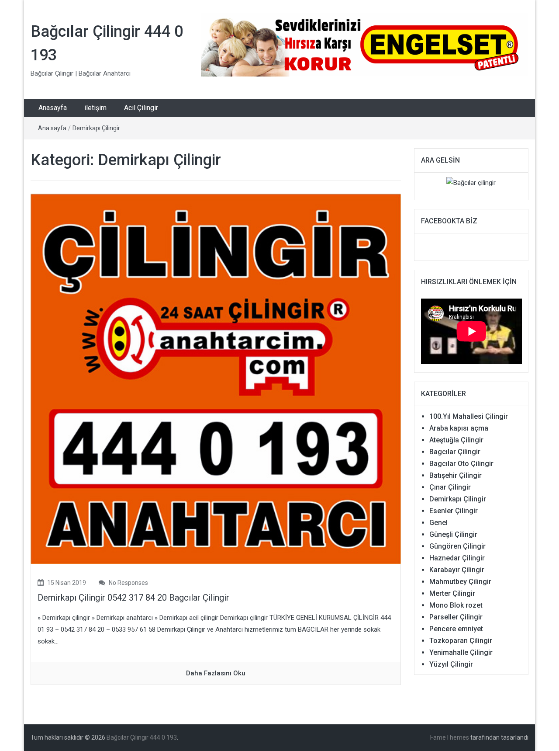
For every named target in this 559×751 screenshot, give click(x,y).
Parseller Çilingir (456, 617)
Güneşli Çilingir (453, 534)
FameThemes (449, 737)
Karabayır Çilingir (456, 570)
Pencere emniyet (456, 629)
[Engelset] (364, 45)
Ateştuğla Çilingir (456, 440)
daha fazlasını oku (215, 673)
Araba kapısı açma (458, 428)
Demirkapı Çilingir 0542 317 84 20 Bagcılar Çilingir (133, 597)
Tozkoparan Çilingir (460, 640)
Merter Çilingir (452, 593)
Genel (438, 522)
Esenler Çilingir (453, 511)
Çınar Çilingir (450, 487)
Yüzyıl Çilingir (451, 664)
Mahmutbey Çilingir (460, 581)
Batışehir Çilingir (455, 475)
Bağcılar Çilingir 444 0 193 (142, 737)
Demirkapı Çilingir (96, 128)
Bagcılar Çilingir (454, 452)
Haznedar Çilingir (457, 558)
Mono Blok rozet (456, 605)
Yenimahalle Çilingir (461, 652)
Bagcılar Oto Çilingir (461, 463)
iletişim (95, 108)
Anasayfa (52, 108)
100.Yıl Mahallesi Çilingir (468, 416)
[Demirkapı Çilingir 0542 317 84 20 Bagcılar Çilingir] (216, 378)
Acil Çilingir (141, 108)
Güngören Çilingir (457, 546)
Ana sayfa (52, 128)
